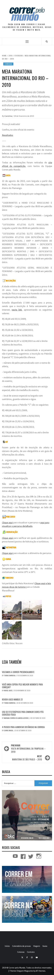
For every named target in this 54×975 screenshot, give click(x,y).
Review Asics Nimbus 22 (12, 699)
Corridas (8, 64)
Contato (31, 952)
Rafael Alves (8, 690)
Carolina (9, 116)
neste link (17, 309)
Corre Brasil (9, 730)
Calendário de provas (21, 946)
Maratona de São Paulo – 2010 (27, 758)
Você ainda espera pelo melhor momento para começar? (22, 686)
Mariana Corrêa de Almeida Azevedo (16, 718)
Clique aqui (7, 522)
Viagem (36, 946)
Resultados (7, 135)
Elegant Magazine (25, 970)
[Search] (47, 41)
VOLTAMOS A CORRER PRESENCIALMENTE (18, 672)
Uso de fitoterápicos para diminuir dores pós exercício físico (23, 713)
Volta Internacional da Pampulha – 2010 (28, 748)
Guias (44, 946)
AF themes (40, 970)
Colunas (21, 952)
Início (7, 946)
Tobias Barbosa (10, 675)
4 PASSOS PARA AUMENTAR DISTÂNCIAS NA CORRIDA (23, 727)
